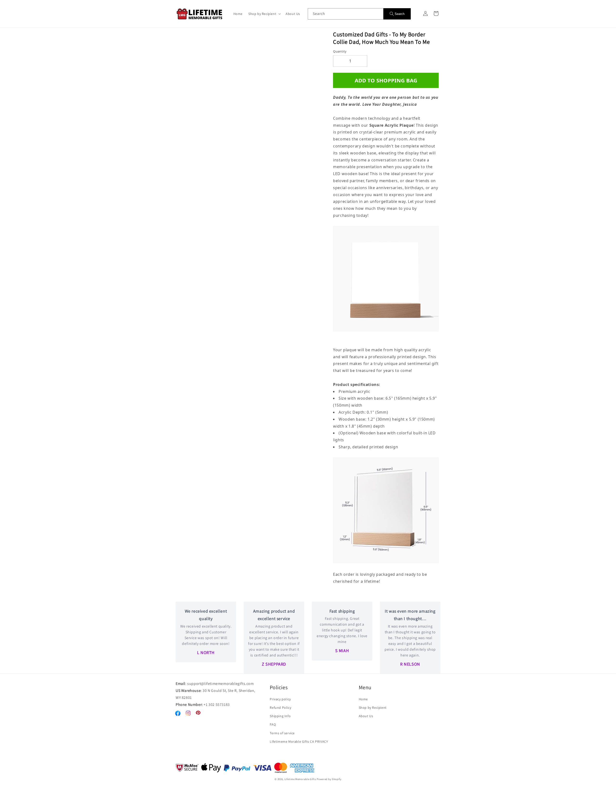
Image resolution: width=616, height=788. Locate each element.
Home (363, 699)
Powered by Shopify (329, 779)
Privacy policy (280, 699)
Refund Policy (280, 707)
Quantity (339, 51)
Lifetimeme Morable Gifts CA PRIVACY (299, 741)
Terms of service (282, 733)
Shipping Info (280, 716)
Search (399, 14)
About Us (366, 716)
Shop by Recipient (373, 707)
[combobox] (345, 13)
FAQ (273, 724)
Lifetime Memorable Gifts (300, 779)
